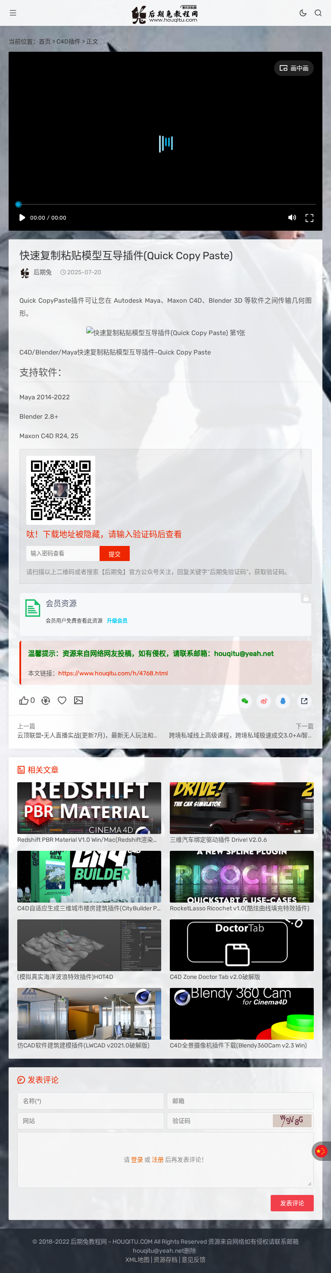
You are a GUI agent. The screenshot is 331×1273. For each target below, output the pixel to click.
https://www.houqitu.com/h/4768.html (113, 673)
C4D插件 (68, 41)
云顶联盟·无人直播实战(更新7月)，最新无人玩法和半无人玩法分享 (106, 735)
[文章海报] (78, 700)
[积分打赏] (45, 700)
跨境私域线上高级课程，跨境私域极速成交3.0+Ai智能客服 (247, 735)
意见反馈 (193, 1260)
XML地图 (137, 1260)
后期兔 (43, 272)
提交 (115, 554)
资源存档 (165, 1260)
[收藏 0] (62, 700)
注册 (158, 1159)
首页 (45, 41)
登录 (137, 1159)
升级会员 (117, 621)
